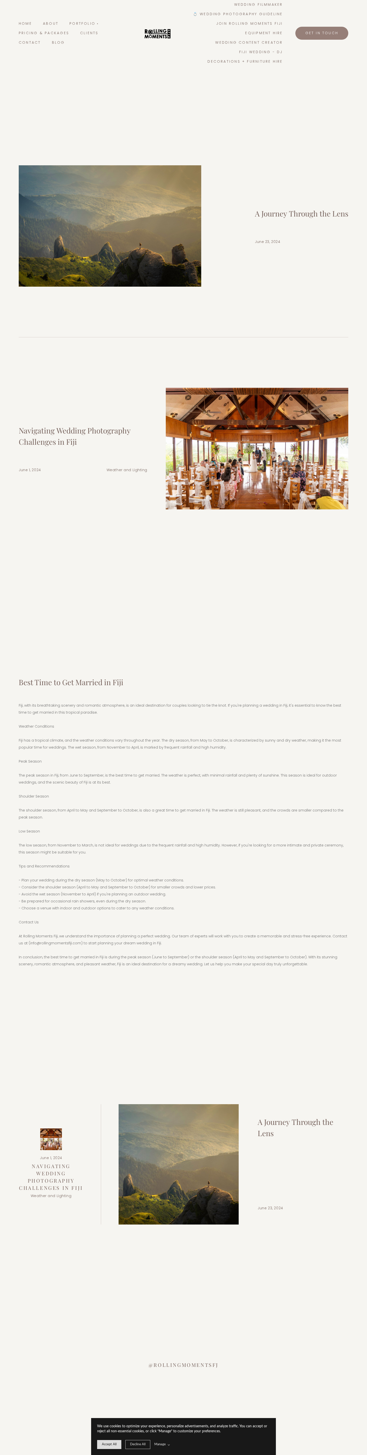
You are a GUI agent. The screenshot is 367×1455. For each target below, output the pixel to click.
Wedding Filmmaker (258, 4)
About (50, 23)
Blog (58, 42)
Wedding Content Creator (249, 42)
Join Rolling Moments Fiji (249, 23)
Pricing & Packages (44, 32)
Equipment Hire (264, 32)
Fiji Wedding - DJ (261, 51)
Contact (30, 42)
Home (25, 23)
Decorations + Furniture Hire (245, 61)
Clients (89, 32)
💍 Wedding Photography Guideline (238, 13)
